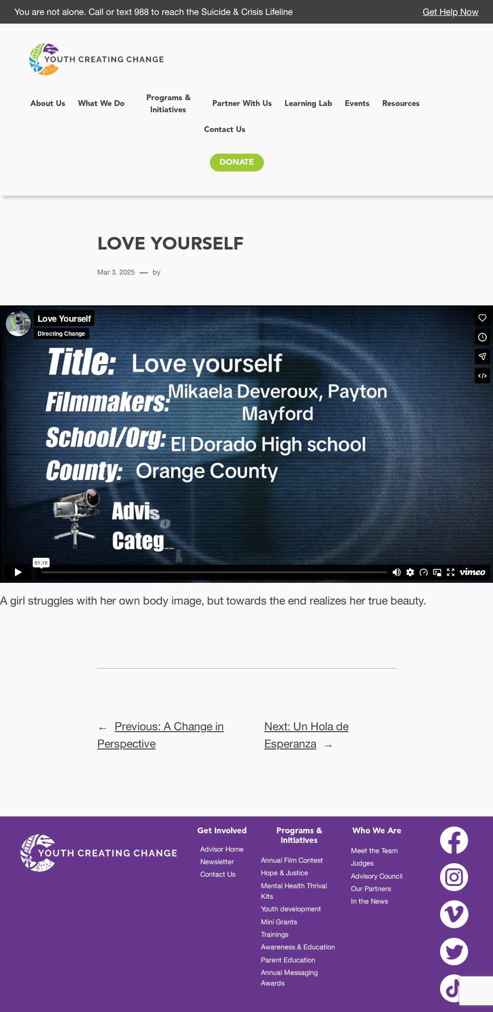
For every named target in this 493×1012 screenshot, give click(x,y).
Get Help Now (451, 11)
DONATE (237, 162)
